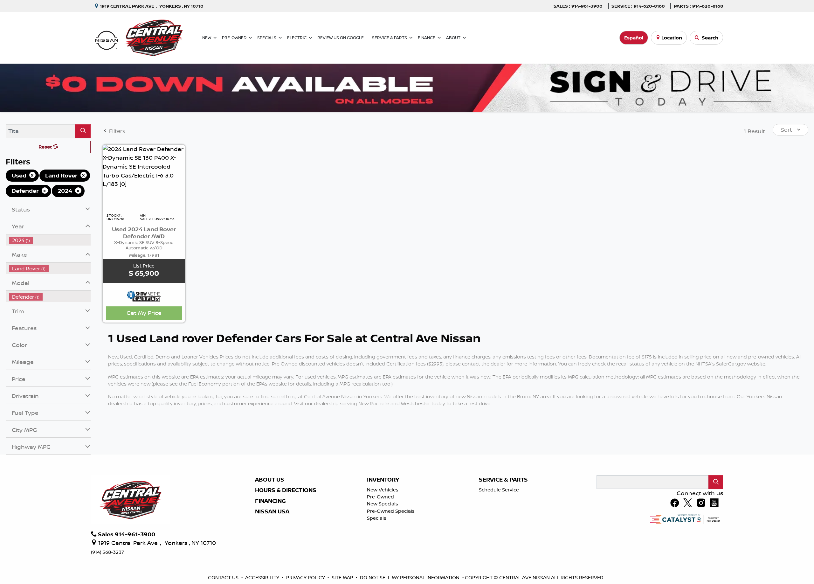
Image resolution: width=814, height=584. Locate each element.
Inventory (383, 479)
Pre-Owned (380, 496)
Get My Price (144, 313)
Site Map (343, 577)
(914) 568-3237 (107, 552)
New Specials (382, 503)
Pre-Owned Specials (391, 511)
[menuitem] (50, 269)
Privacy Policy (306, 577)
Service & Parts (503, 479)
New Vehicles (382, 489)
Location (671, 37)
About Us (269, 479)
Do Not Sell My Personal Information (410, 577)
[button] (208, 37)
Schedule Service (499, 489)
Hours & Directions (285, 490)
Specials (376, 518)
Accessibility (262, 577)
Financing (270, 501)
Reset (45, 146)
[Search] (83, 131)
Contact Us (224, 577)
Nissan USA (272, 511)
